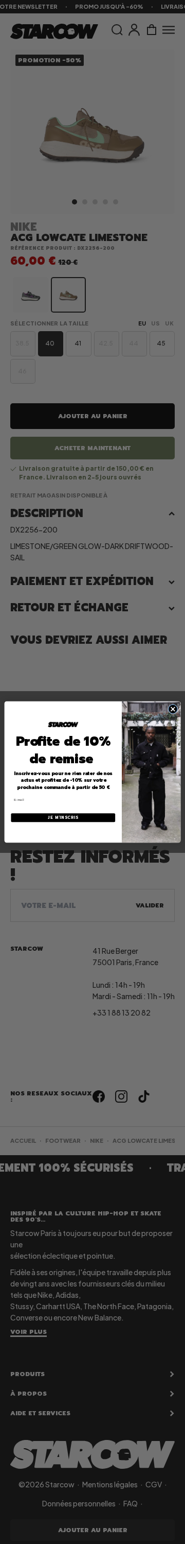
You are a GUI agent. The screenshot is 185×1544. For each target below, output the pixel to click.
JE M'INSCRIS (63, 818)
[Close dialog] (173, 709)
